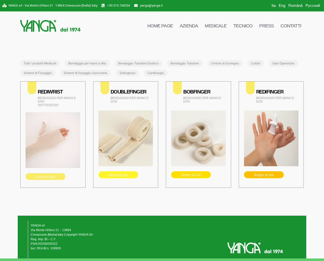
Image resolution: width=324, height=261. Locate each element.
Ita (274, 5)
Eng (282, 5)
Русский (313, 5)
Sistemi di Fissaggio (38, 73)
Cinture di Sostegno (225, 63)
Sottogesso (127, 73)
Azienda (189, 25)
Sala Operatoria (283, 63)
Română (295, 5)
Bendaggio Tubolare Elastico (138, 63)
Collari (255, 63)
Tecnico (242, 25)
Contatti (290, 25)
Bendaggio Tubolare (185, 63)
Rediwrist (50, 92)
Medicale (216, 25)
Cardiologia (156, 73)
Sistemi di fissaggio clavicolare (85, 73)
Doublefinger (128, 92)
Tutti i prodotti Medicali (40, 63)
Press (266, 25)
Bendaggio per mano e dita (87, 63)
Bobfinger (196, 92)
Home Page (160, 25)
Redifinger (270, 92)
